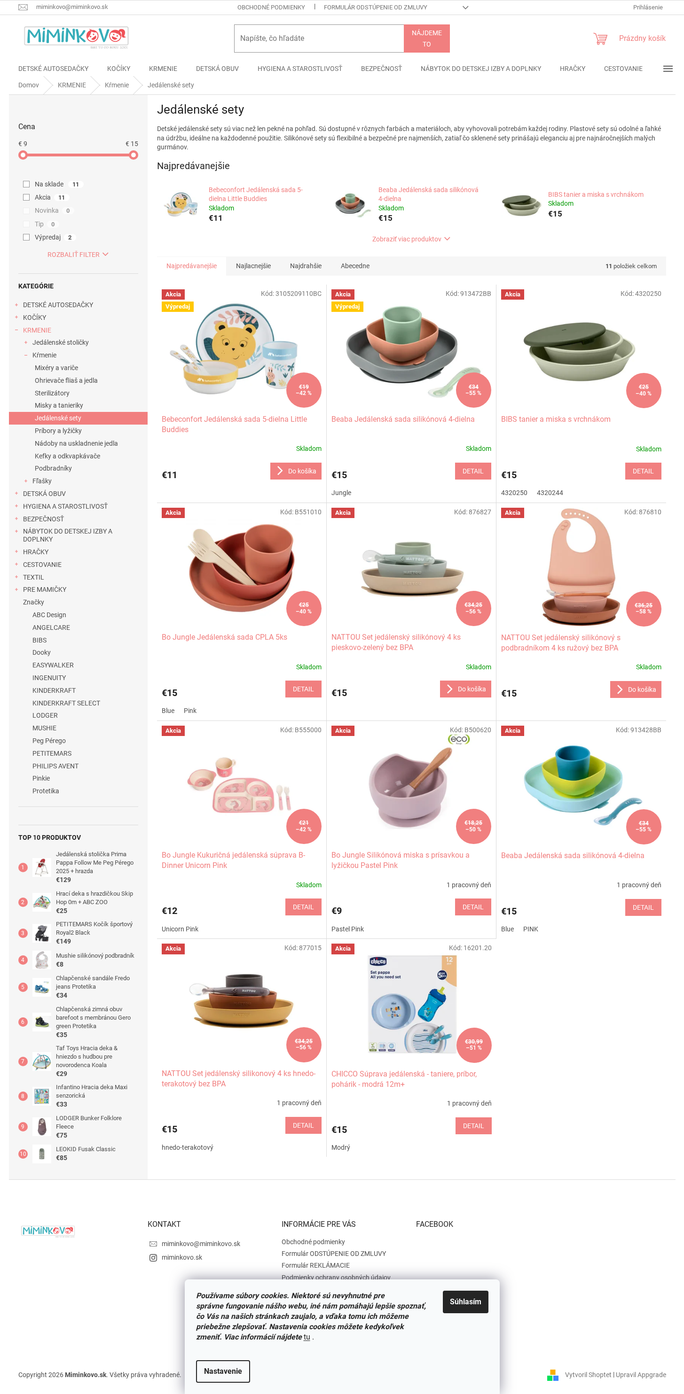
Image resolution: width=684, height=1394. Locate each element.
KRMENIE (37, 330)
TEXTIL (33, 577)
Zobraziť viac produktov (406, 239)
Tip (45, 224)
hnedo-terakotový (187, 1147)
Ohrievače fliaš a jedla (66, 380)
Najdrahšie (306, 266)
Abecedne (355, 266)
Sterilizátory (52, 393)
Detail (473, 471)
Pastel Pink (347, 929)
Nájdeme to (427, 38)
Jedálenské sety (58, 418)
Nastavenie (223, 1371)
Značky (33, 602)
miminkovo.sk (182, 1257)
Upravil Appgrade (641, 1374)
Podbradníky (53, 468)
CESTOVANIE (42, 564)
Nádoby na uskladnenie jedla (76, 443)
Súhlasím (465, 1301)
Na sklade (57, 184)
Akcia (50, 197)
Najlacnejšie (253, 266)
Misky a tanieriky (59, 405)
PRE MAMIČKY (44, 589)
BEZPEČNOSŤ (43, 519)
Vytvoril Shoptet (588, 1374)
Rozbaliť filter (73, 254)
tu (307, 1336)
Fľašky (42, 481)
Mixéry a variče (56, 368)
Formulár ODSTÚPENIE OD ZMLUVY (375, 7)
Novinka (52, 210)
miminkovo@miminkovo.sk (201, 1243)
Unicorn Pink (180, 929)
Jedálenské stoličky (60, 342)
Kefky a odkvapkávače (67, 456)
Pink (190, 710)
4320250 (514, 492)
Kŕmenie (44, 355)
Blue (168, 710)
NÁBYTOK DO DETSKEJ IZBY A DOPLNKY (67, 535)
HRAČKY (35, 552)
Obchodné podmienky (271, 7)
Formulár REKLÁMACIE (316, 1265)
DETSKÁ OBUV (44, 493)
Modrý (340, 1147)
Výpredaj (53, 237)
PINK (530, 929)
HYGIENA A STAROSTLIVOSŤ (65, 506)
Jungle (341, 492)
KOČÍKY (34, 317)
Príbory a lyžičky (58, 430)
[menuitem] (53, 68)
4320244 (550, 492)
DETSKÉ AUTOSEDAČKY (58, 305)
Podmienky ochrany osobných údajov (336, 1277)
